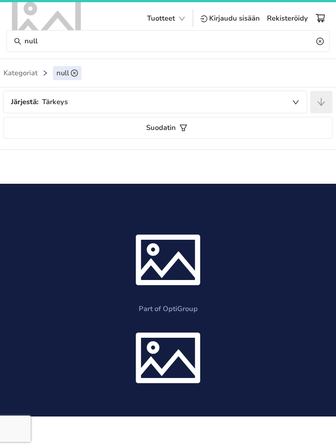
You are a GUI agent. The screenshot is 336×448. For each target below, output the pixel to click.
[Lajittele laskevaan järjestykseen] (321, 102)
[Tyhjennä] (320, 41)
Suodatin (161, 128)
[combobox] (155, 102)
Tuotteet (161, 18)
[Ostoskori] (320, 18)
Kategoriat (21, 73)
